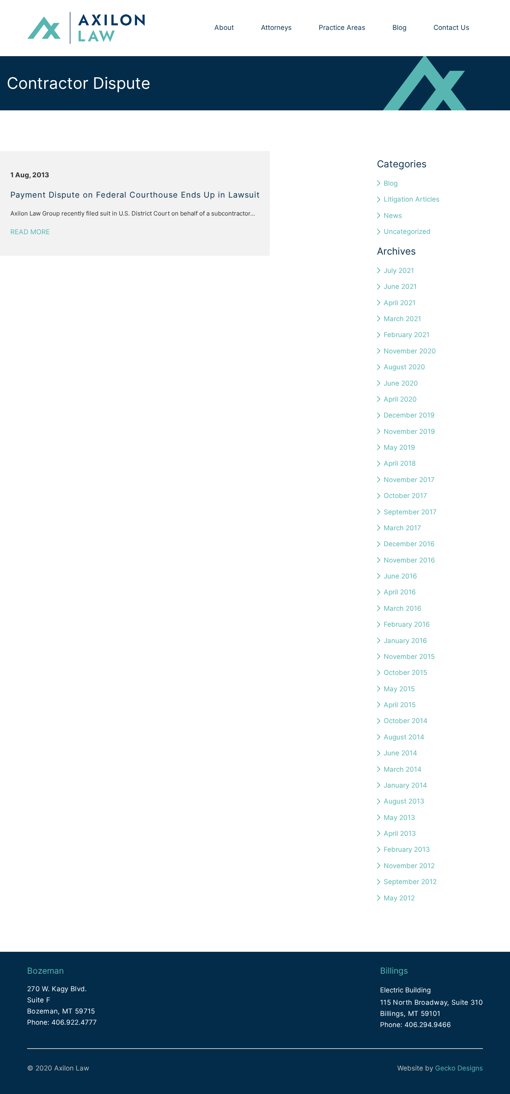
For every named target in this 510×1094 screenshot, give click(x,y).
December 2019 (409, 415)
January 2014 (405, 785)
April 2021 (400, 303)
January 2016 (405, 641)
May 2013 (399, 817)
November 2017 (409, 480)
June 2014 (400, 753)
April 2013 (400, 833)
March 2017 (402, 528)
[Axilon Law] (86, 28)
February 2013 (407, 849)
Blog (399, 27)
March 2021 (402, 319)
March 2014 (403, 769)
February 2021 (407, 335)
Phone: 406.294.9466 (415, 1025)
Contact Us (451, 27)
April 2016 (400, 592)
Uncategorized (407, 231)
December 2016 (409, 544)
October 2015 (405, 672)
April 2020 (400, 399)
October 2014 (406, 721)
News (393, 216)
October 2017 (405, 496)
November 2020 (410, 351)
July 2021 (399, 270)
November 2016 (409, 560)
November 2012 (409, 866)
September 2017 (410, 512)
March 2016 (403, 608)
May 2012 (399, 898)
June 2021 (400, 286)
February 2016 (407, 624)
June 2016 (400, 576)
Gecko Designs (459, 1068)
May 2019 (399, 447)
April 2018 (400, 463)
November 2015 (409, 657)
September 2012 (410, 882)
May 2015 (399, 689)
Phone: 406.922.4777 (62, 1022)
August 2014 (404, 737)
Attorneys (276, 27)
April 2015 (400, 705)
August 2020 (404, 367)
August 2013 (404, 801)
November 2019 (409, 431)
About (224, 27)
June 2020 (401, 383)
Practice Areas (342, 27)
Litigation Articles (411, 199)
